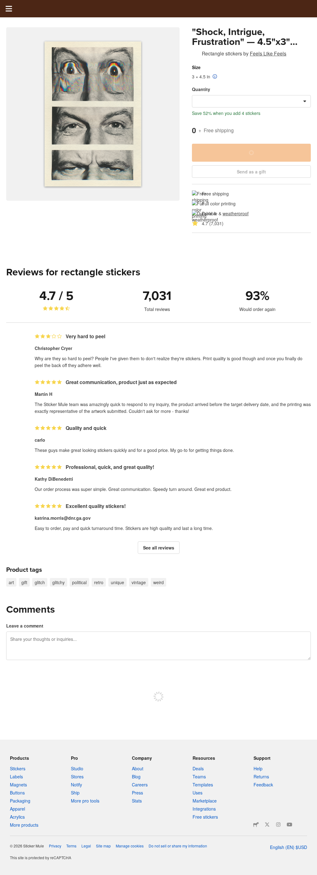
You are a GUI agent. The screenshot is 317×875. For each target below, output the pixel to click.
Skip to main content (4, 4)
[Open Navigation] (8, 8)
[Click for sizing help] (215, 77)
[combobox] (251, 101)
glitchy (58, 582)
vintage (139, 582)
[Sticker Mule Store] (256, 824)
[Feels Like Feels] (195, 54)
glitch (40, 582)
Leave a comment (24, 626)
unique (117, 582)
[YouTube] (289, 824)
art (11, 582)
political (79, 582)
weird (158, 582)
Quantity (201, 89)
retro (98, 582)
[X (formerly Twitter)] (267, 824)
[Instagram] (278, 824)
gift (24, 582)
